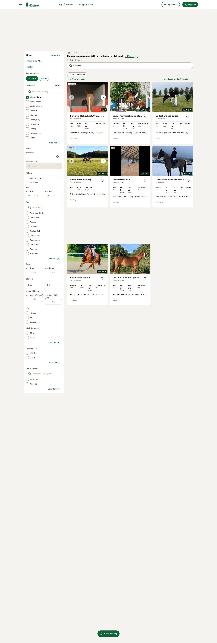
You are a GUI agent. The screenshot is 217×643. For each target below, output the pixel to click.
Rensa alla (55, 55)
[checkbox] (27, 97)
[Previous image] (71, 97)
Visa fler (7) (54, 143)
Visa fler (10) (54, 342)
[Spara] (102, 116)
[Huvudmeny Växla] (20, 4)
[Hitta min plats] (57, 156)
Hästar (30, 67)
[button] (87, 97)
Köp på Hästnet (66, 4)
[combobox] (40, 156)
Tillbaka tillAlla (34, 61)
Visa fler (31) (54, 258)
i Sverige (131, 56)
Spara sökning (78, 79)
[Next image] (103, 97)
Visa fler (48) (54, 389)
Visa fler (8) (54, 362)
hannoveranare (78, 74)
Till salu (32, 78)
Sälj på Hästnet (86, 4)
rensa (57, 85)
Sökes (44, 78)
